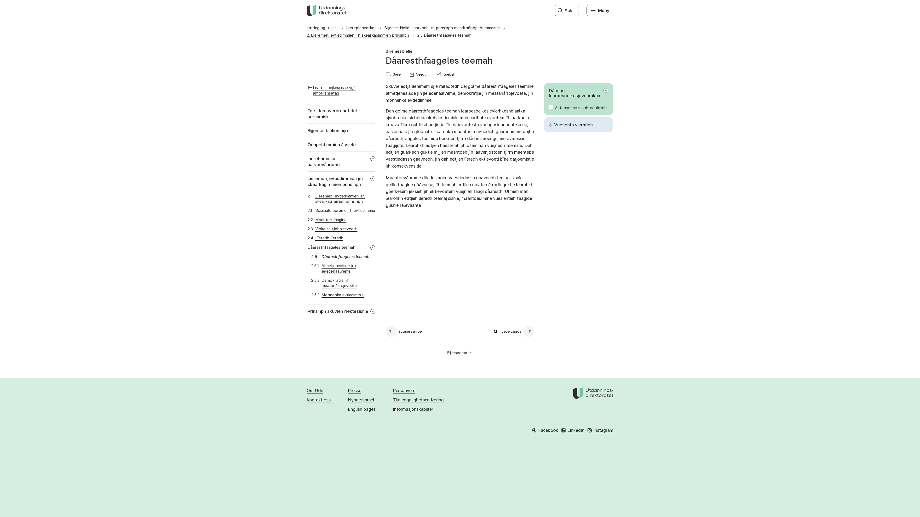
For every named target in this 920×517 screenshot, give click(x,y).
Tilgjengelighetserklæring (418, 399)
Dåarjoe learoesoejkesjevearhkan (574, 93)
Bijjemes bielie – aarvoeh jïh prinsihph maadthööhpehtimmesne (442, 27)
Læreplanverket (361, 27)
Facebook (548, 430)
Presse (354, 390)
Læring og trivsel (322, 27)
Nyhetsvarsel (361, 399)
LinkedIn (575, 430)
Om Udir (315, 390)
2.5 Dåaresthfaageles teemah (444, 35)
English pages (362, 409)
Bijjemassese (457, 353)
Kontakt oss (319, 399)
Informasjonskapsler (413, 409)
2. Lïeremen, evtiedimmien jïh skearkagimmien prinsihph (358, 35)
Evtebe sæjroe (410, 331)
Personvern (404, 390)
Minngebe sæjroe (507, 331)
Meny (603, 10)
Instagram (603, 430)
